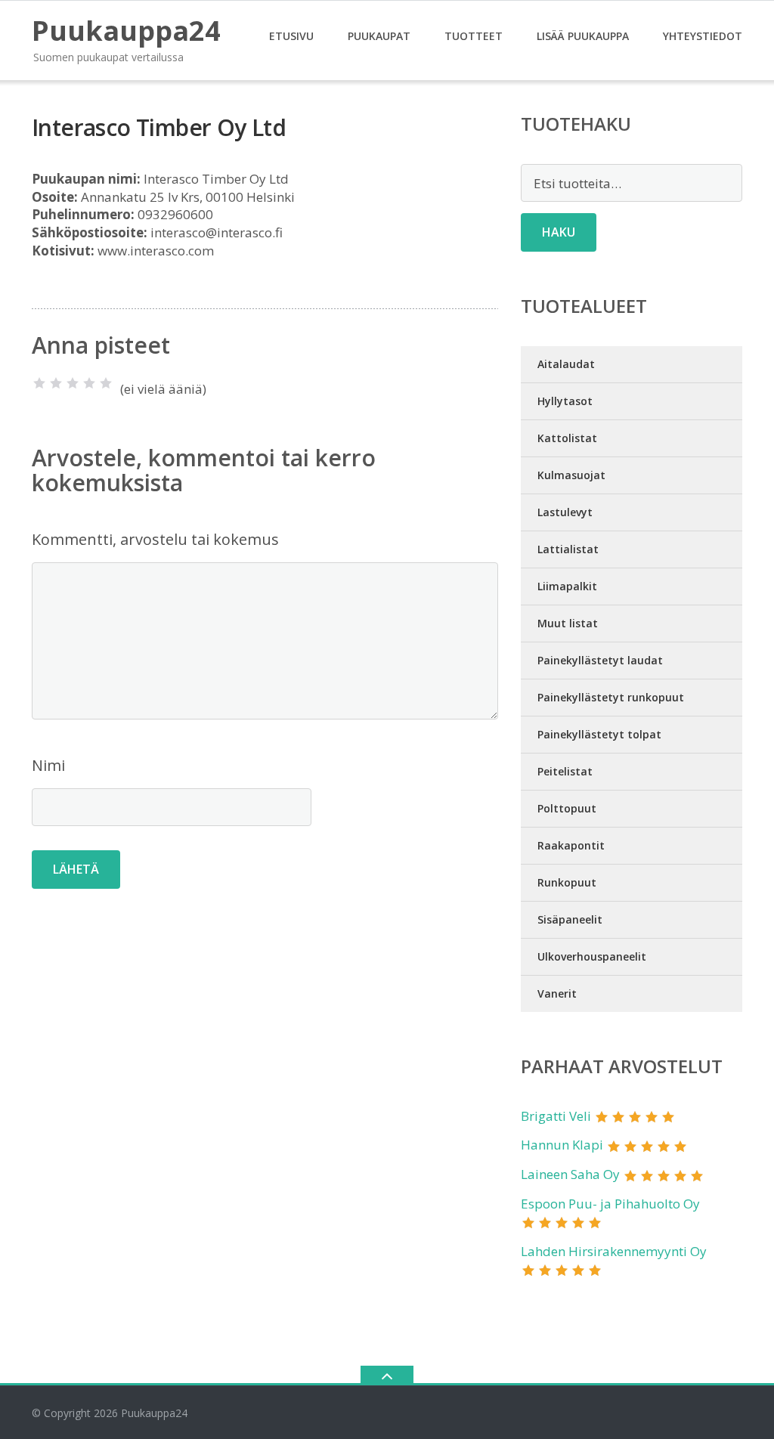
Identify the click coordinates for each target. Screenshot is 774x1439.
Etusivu (291, 36)
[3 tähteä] (72, 383)
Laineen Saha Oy (570, 1174)
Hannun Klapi (562, 1144)
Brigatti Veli (556, 1116)
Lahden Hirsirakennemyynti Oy (614, 1251)
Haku (558, 232)
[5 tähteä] (105, 383)
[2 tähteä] (55, 383)
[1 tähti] (39, 383)
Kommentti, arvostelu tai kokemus (155, 539)
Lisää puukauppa (583, 36)
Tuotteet (473, 36)
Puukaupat (379, 36)
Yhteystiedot (702, 36)
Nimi (48, 765)
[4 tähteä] (89, 383)
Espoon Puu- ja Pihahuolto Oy (610, 1203)
